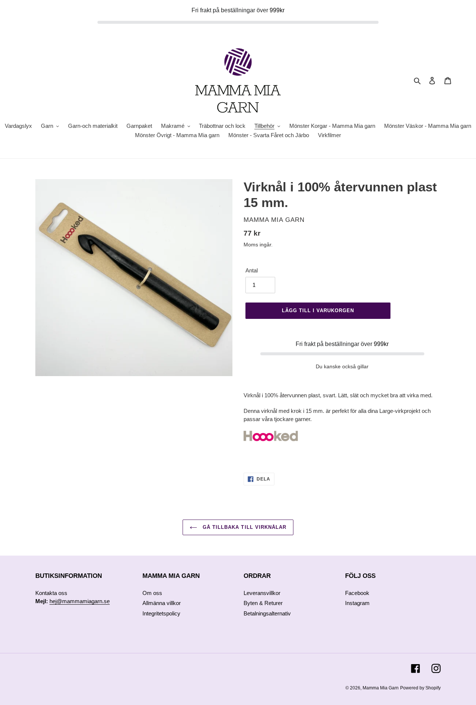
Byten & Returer (263, 603)
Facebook (357, 593)
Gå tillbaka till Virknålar (243, 527)
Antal (251, 270)
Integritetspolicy (161, 613)
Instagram (357, 603)
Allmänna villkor (161, 603)
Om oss (152, 593)
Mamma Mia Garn (381, 688)
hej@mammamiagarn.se (79, 601)
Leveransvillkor (262, 593)
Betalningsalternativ (267, 613)
